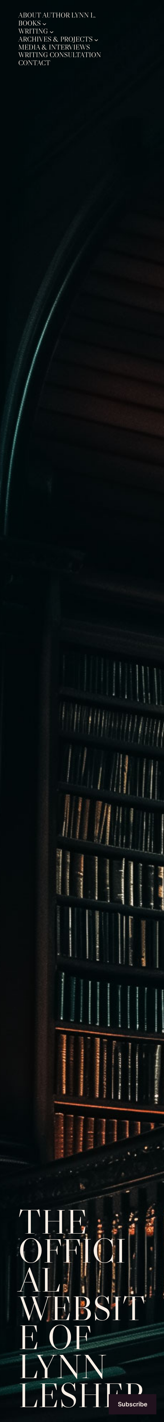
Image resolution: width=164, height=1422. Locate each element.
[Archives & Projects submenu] (96, 39)
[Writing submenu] (52, 31)
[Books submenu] (44, 23)
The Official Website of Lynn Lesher (81, 1308)
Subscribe (132, 1404)
